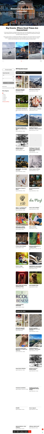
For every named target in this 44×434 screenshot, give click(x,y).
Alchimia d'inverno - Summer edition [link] (20, 148)
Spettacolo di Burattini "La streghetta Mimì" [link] (34, 247)
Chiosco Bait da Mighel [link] (34, 207)
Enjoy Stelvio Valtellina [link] (21, 368)
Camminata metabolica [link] (21, 387)
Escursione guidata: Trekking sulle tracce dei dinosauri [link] (34, 329)
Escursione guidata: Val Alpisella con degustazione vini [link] (21, 128)
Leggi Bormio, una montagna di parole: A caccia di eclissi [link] (35, 267)
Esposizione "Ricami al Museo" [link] (20, 189)
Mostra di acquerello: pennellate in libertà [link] (20, 90)
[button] (41, 61)
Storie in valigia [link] (19, 266)
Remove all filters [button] (6, 101)
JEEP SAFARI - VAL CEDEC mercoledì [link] (21, 170)
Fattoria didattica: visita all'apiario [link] (21, 427)
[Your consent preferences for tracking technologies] (42, 432)
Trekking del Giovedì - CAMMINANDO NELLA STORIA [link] (34, 388)
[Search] (14, 88)
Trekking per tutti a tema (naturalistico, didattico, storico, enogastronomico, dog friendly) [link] (34, 149)
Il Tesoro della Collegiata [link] (21, 246)
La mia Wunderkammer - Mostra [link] (34, 189)
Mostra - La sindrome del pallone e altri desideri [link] (21, 208)
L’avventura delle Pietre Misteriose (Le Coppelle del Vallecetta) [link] (21, 349)
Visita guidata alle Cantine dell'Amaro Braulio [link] (21, 286)
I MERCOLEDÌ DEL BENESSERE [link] (20, 305)
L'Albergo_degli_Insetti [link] (34, 426)
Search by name (4, 86)
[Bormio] (22, 3)
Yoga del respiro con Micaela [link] (35, 108)
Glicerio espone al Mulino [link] (34, 169)
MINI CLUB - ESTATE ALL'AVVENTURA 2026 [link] (20, 227)
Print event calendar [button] (8, 69)
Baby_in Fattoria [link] (32, 226)
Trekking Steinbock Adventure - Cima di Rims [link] (34, 349)
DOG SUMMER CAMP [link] (33, 285)
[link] (14, 431)
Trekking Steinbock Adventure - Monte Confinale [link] (35, 128)
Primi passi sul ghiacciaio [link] (34, 89)
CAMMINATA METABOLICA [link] (21, 108)
